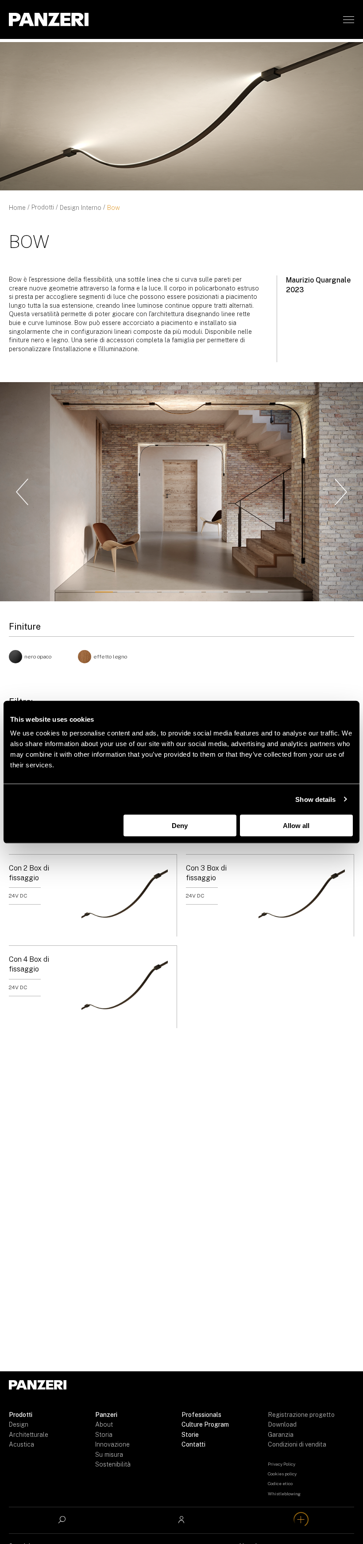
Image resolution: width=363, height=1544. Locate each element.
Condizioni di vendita (297, 1444)
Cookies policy (282, 1473)
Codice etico (280, 1483)
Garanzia (280, 1434)
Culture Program (205, 1424)
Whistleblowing (284, 1493)
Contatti (193, 1444)
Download (282, 1424)
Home (17, 207)
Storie (190, 1434)
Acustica (21, 1444)
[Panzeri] (49, 19)
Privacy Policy (281, 1464)
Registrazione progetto (301, 1414)
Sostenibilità (113, 1464)
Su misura (109, 1454)
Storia (103, 1434)
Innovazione (112, 1444)
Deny (180, 825)
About (104, 1424)
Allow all (296, 825)
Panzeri (106, 1414)
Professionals (201, 1414)
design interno (80, 207)
